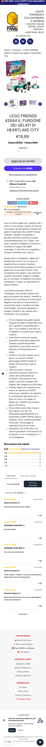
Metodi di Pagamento (23, 668)
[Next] (40, 104)
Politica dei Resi (23, 672)
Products (17, 50)
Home (7, 50)
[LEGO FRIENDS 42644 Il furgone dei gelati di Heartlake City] (13, 103)
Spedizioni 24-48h (23, 664)
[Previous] (6, 104)
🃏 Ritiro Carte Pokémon (23, 644)
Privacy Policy (23, 691)
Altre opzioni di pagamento (23, 174)
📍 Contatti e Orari (23, 699)
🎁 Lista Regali (23, 652)
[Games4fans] (12, 21)
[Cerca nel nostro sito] (30, 41)
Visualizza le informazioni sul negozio (24, 190)
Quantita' (23, 148)
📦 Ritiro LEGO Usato (23, 640)
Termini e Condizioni (23, 695)
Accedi (19, 35)
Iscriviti (27, 35)
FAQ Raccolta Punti (23, 676)
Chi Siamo (23, 687)
